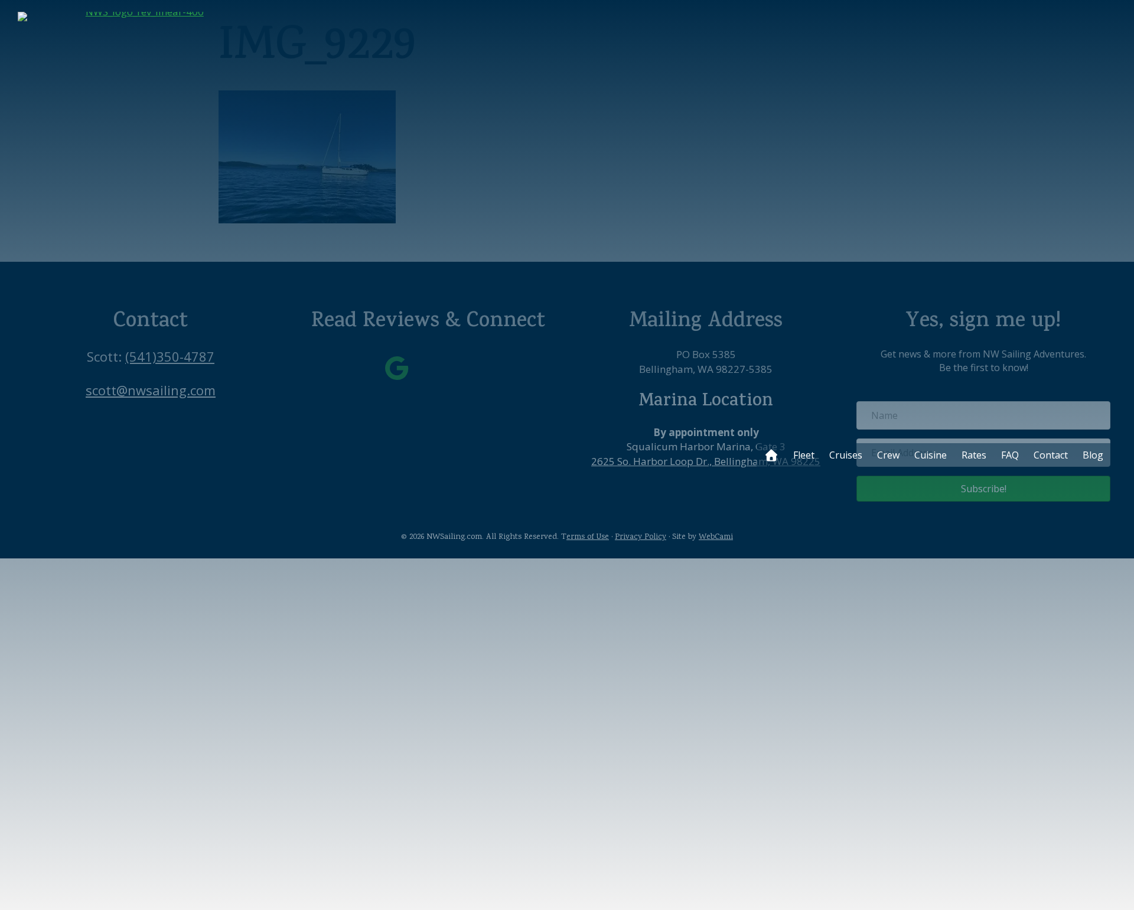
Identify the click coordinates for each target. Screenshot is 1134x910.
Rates (974, 455)
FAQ (1010, 455)
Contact (1051, 455)
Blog (1093, 455)
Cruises (845, 455)
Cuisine (930, 455)
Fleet (803, 455)
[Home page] (771, 455)
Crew (888, 455)
